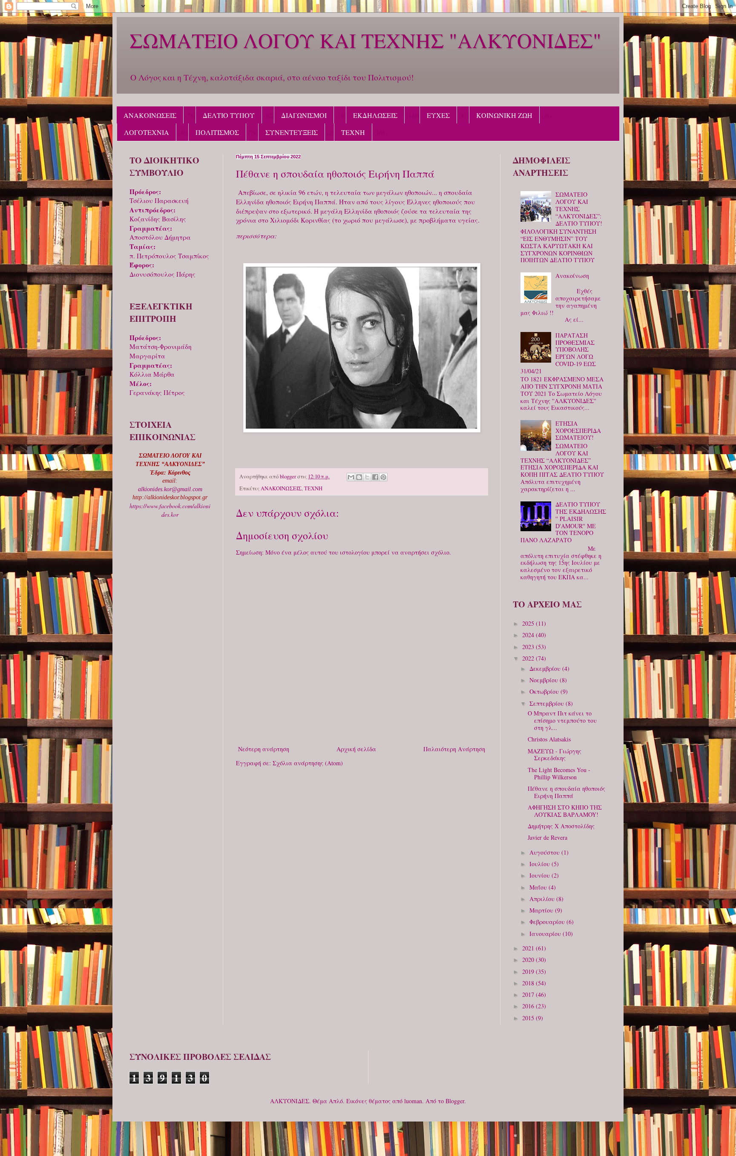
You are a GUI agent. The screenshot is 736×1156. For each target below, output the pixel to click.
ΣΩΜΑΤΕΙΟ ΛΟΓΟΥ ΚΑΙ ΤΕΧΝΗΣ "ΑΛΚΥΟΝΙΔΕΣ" (365, 40)
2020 (529, 960)
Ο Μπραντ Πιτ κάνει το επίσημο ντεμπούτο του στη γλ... (562, 720)
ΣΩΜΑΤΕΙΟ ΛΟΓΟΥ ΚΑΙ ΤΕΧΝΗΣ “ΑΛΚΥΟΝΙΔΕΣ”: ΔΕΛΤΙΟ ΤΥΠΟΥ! (578, 208)
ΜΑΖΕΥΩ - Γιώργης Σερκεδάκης (554, 754)
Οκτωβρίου (545, 691)
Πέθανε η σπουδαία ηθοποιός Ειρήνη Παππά (566, 792)
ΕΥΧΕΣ (438, 115)
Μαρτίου (542, 910)
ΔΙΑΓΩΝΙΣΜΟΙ (304, 115)
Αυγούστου (545, 852)
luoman (413, 1101)
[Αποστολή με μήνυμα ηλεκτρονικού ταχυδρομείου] (351, 477)
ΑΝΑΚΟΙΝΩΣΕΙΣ (150, 115)
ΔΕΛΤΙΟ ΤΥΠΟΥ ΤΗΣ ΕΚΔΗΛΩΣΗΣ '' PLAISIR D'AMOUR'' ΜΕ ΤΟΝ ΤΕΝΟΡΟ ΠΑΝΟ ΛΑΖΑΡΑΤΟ (563, 522)
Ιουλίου (540, 864)
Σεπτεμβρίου (547, 703)
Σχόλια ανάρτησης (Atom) (308, 763)
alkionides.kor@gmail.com (170, 489)
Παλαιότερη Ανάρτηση (454, 749)
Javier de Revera (547, 837)
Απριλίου (542, 899)
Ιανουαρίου (546, 934)
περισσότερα (255, 236)
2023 (529, 647)
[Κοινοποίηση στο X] (367, 477)
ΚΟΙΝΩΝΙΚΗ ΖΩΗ (504, 115)
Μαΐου (539, 887)
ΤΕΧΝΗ (353, 132)
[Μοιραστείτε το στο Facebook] (375, 477)
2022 (529, 658)
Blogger (455, 1101)
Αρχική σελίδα (356, 749)
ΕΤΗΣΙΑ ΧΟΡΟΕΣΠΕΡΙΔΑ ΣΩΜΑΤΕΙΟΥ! (578, 430)
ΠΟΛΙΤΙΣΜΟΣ (217, 132)
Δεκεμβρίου (545, 668)
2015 (529, 1018)
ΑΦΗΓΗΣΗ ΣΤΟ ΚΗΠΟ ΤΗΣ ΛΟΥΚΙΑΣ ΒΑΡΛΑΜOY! (565, 810)
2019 (529, 971)
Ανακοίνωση (572, 276)
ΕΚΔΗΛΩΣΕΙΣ (375, 115)
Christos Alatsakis (549, 739)
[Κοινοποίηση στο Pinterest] (383, 477)
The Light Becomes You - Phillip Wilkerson (559, 773)
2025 (529, 623)
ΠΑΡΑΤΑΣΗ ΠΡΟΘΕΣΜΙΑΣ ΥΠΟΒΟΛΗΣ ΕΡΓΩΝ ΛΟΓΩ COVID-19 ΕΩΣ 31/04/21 (558, 353)
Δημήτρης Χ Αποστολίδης (561, 826)
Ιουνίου (540, 875)
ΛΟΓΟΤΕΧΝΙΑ (146, 132)
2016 (529, 1006)
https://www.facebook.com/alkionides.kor (169, 510)
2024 (529, 635)
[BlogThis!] (359, 477)
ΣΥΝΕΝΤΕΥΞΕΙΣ (291, 132)
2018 (529, 983)
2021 (529, 948)
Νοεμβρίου (544, 680)
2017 (529, 994)
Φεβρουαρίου (547, 922)
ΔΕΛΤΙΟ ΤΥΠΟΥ (229, 115)
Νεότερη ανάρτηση (263, 749)
